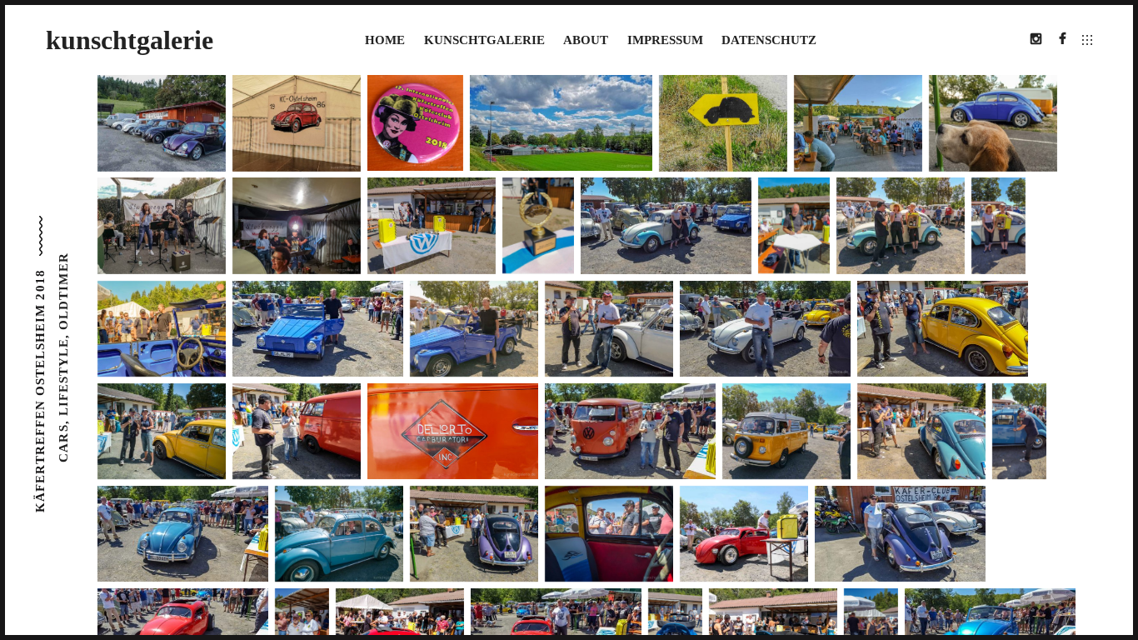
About (585, 40)
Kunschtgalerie (484, 40)
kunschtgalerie (129, 40)
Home (385, 40)
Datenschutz (768, 40)
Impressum (665, 40)
